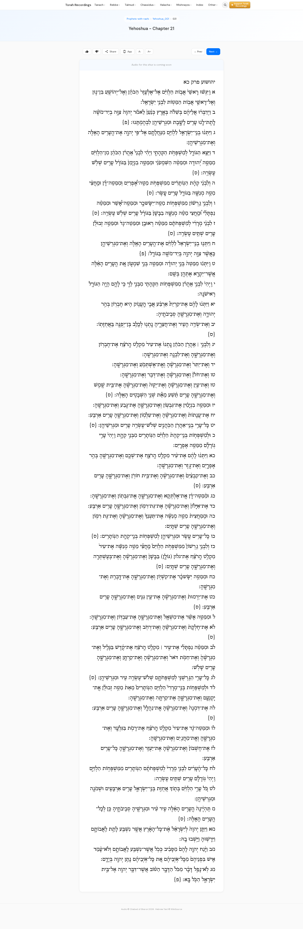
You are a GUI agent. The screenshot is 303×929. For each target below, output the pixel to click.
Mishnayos (183, 5)
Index (199, 5)
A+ (149, 51)
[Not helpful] (97, 51)
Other (212, 5)
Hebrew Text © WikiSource (168, 909)
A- (140, 51)
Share (113, 51)
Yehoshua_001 (161, 18)
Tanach (99, 5)
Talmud (130, 5)
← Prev (198, 51)
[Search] (225, 5)
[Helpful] (87, 51)
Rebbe (115, 5)
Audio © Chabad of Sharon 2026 (137, 909)
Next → (213, 51)
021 (174, 18)
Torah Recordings (78, 5)
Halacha (165, 5)
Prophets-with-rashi (138, 18)
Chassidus (147, 5)
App (129, 51)
